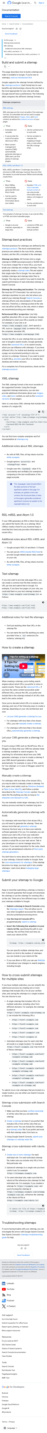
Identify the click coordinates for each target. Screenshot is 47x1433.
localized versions (27, 119)
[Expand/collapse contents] (15, 40)
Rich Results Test (8, 1370)
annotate (17, 359)
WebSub (41, 960)
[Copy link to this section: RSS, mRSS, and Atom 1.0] (36, 515)
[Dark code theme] (39, 412)
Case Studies (7, 1356)
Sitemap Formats (23, 792)
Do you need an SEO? (10, 1341)
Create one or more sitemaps (19, 1155)
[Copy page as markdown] (5, 67)
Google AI (5, 1408)
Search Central (26, 3)
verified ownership (35, 1111)
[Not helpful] (20, 29)
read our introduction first (21, 78)
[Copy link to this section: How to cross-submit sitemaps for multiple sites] (26, 979)
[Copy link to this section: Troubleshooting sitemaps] (38, 1223)
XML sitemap (8, 108)
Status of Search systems (12, 1348)
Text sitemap (8, 210)
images (22, 117)
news (36, 117)
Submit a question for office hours (15, 1323)
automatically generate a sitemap (26, 731)
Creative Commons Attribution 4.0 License (29, 1264)
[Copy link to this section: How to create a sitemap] (36, 647)
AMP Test (5, 1378)
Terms (4, 1422)
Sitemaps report (17, 909)
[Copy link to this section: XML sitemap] (21, 378)
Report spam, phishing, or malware (15, 1327)
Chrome (5, 1397)
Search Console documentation (14, 1352)
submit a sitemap (29, 922)
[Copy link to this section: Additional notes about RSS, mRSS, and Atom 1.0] (14, 542)
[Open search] (35, 2)
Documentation (10, 10)
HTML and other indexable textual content (34, 187)
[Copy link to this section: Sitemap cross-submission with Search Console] (13, 1106)
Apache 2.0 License (38, 1267)
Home (4, 24)
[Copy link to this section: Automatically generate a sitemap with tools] (9, 815)
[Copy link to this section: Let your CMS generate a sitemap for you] (8, 741)
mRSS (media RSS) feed (30, 552)
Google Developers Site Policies (26, 1269)
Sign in (41, 3)
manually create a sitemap (30, 724)
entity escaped (13, 457)
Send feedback (11, 34)
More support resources (11, 1331)
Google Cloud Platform (10, 1404)
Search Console (11, 16)
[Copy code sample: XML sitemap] (43, 412)
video (28, 117)
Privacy (12, 1422)
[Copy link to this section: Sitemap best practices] (34, 239)
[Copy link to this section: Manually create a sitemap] (33, 775)
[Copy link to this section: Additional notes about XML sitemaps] (4, 449)
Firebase (5, 1401)
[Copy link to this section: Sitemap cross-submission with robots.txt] (7, 1150)
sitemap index (24, 270)
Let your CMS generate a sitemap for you (24, 716)
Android (5, 1393)
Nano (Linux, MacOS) (13, 789)
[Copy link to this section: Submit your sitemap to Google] (4, 884)
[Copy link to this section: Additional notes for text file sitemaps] (4, 620)
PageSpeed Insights (9, 1374)
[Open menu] (3, 3)
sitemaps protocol (12, 85)
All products (6, 1412)
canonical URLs (17, 345)
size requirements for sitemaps (18, 862)
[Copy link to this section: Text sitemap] (21, 574)
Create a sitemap (14, 1121)
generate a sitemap (28, 826)
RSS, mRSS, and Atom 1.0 (13, 165)
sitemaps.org (22, 439)
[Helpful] (17, 29)
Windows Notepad (36, 786)
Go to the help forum (10, 1319)
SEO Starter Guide (9, 1345)
